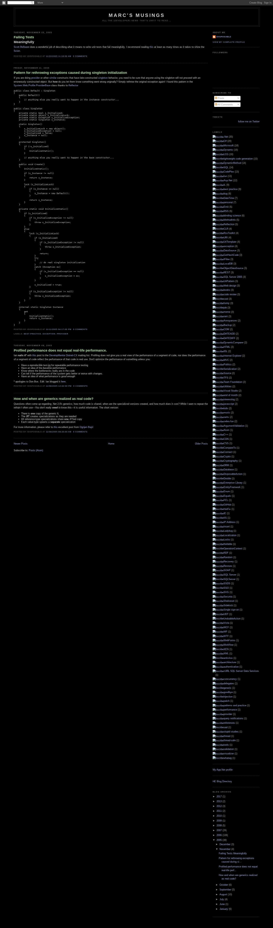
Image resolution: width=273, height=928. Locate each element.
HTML (227, 347)
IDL (225, 351)
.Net (226, 136)
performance (230, 709)
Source (227, 373)
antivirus (228, 658)
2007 (219, 830)
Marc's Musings (137, 15)
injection (228, 696)
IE (225, 513)
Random (228, 557)
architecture (230, 662)
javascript (229, 403)
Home (111, 443)
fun (225, 176)
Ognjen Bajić (86, 427)
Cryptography (231, 460)
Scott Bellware (21, 47)
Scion (17, 50)
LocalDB (228, 263)
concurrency (230, 679)
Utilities (228, 386)
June (222, 904)
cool (226, 298)
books (227, 290)
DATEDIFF (229, 338)
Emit (226, 206)
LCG (226, 154)
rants (226, 417)
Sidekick (228, 605)
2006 (219, 835)
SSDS (227, 583)
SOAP (227, 570)
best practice (32, 334)
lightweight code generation (238, 158)
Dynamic (228, 149)
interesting (229, 399)
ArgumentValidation (234, 425)
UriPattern (229, 281)
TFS (226, 377)
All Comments (225, 104)
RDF (226, 552)
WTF (226, 636)
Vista (226, 622)
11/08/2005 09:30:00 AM (58, 432)
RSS (226, 211)
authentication (231, 666)
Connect (228, 452)
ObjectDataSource (233, 268)
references (229, 722)
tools (226, 744)
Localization (230, 535)
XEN (226, 649)
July (222, 899)
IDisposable (223, 37)
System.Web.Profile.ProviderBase (32, 85)
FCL (226, 500)
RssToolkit (229, 233)
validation (229, 749)
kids (226, 408)
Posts (220, 98)
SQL (226, 167)
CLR (226, 228)
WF (225, 631)
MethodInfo (230, 219)
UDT (226, 614)
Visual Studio (231, 390)
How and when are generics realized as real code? (53, 399)
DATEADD (229, 333)
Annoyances (230, 320)
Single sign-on (231, 609)
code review (230, 294)
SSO (226, 588)
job (225, 307)
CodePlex (229, 171)
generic (227, 688)
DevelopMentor (57, 355)
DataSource (230, 250)
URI (226, 237)
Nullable (228, 544)
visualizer (229, 753)
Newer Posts (20, 443)
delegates (229, 683)
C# (225, 141)
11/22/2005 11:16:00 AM (58, 56)
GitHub (227, 504)
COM (226, 329)
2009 (219, 820)
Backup (228, 325)
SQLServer (229, 579)
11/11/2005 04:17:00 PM (58, 329)
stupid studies (231, 731)
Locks (227, 539)
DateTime (229, 198)
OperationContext (233, 548)
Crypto (227, 456)
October (224, 884)
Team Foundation (233, 382)
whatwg (228, 758)
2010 (219, 815)
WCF (226, 627)
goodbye (228, 692)
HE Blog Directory (222, 781)
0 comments (80, 56)
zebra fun (229, 421)
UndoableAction (232, 618)
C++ (226, 434)
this (151, 47)
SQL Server (230, 574)
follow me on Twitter (248, 121)
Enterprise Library (233, 482)
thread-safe (230, 740)
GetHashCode (231, 255)
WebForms (229, 640)
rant (226, 316)
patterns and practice (235, 705)
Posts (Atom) (36, 450)
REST (227, 272)
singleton (103, 77)
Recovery (229, 561)
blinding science (232, 215)
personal (228, 202)
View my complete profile (229, 42)
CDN (226, 439)
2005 (219, 840)
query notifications (233, 718)
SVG (226, 592)
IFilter (227, 259)
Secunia (228, 596)
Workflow (228, 644)
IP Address (229, 522)
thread (227, 736)
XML (226, 653)
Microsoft (229, 145)
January (224, 909)
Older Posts (201, 443)
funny (227, 303)
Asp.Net (228, 180)
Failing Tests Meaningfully (233, 853)
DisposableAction (233, 474)
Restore (228, 566)
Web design (230, 285)
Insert (227, 526)
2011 (219, 811)
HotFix (227, 509)
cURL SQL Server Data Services (241, 671)
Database (229, 469)
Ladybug (228, 530)
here (63, 381)
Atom (226, 430)
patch (227, 701)
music (227, 412)
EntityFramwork (232, 487)
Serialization (230, 369)
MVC (226, 360)
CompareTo (230, 447)
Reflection (229, 224)
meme (227, 311)
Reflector (73, 85)
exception (49, 334)
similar (52, 77)
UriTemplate (230, 241)
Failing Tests (24, 39)
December (225, 844)
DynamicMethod (232, 163)
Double (227, 478)
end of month (231, 395)
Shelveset (229, 601)
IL (225, 184)
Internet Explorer (232, 355)
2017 (219, 796)
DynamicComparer (233, 342)
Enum (227, 491)
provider (35, 77)
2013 (219, 801)
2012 (219, 806)
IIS (225, 517)
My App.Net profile (223, 769)
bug (226, 193)
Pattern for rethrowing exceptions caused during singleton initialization (70, 73)
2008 (219, 825)
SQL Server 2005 (233, 277)
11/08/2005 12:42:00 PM (59, 386)
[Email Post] (88, 56)
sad (226, 727)
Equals (227, 495)
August (224, 894)
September (226, 889)
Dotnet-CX (71, 355)
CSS (226, 443)
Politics (228, 364)
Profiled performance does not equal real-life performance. (60, 350)
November (225, 849)
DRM (226, 465)
